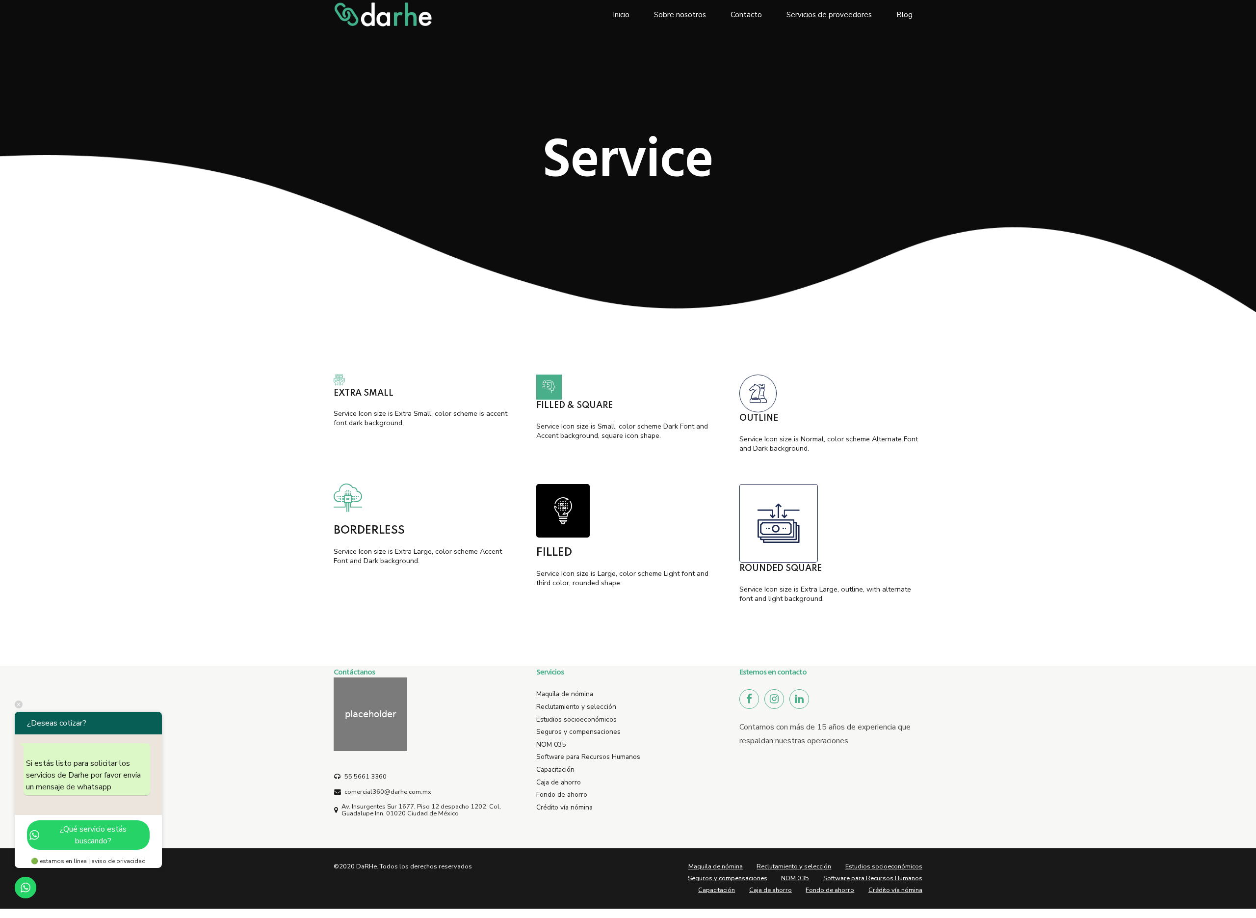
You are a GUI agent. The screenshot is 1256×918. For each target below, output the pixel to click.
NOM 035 (551, 744)
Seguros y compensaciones (578, 731)
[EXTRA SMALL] (425, 381)
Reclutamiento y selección (576, 706)
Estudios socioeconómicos (576, 719)
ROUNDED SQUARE (780, 568)
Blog (904, 15)
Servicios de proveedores (829, 15)
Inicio (621, 15)
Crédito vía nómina (564, 807)
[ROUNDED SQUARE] (778, 523)
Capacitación (555, 769)
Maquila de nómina (564, 694)
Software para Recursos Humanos (588, 756)
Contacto (746, 15)
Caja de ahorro (558, 782)
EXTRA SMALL (363, 393)
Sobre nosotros (680, 15)
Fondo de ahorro (561, 794)
